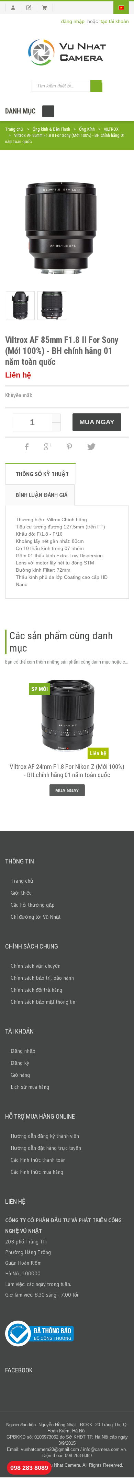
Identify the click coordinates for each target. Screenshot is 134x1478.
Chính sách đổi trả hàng (36, 990)
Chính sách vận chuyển (35, 966)
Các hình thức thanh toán (38, 1160)
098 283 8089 (29, 1467)
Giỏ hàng (20, 1075)
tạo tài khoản (115, 21)
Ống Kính (87, 129)
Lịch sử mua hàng (30, 1087)
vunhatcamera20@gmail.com (50, 1449)
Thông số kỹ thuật (42, 473)
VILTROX (111, 129)
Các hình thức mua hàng (37, 1172)
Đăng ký (20, 1063)
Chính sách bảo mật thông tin (43, 1002)
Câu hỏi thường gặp (33, 905)
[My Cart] (47, 7)
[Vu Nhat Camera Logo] (67, 52)
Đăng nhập (23, 1051)
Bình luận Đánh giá (41, 494)
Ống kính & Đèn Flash (51, 129)
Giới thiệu (21, 893)
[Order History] (31, 7)
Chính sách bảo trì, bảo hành (42, 978)
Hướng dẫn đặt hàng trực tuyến (46, 1148)
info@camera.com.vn (104, 1449)
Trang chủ (14, 129)
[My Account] (13, 7)
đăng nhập (73, 21)
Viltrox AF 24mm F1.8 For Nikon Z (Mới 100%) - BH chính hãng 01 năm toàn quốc (67, 771)
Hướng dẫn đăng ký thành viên (45, 1136)
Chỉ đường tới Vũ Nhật (35, 917)
